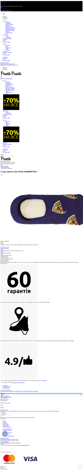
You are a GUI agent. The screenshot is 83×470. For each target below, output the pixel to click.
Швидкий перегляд (5, 395)
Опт (14, 63)
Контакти (5, 423)
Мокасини (8, 47)
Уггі (7, 33)
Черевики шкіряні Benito (6, 397)
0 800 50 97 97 (4, 8)
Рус (4, 14)
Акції (4, 420)
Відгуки (4, 7)
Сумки (7, 36)
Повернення (3, 250)
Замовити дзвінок (4, 441)
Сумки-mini (8, 37)
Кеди (7, 46)
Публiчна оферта (7, 426)
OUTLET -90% (6, 42)
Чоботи (7, 31)
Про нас (2, 63)
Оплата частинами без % (6, 255)
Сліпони (7, 50)
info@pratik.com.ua (5, 438)
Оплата (2, 253)
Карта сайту (5, 425)
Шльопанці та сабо (10, 30)
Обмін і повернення (7, 1)
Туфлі (7, 48)
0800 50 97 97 (3, 65)
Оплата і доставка (7, 2)
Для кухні (5, 57)
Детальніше (47, 302)
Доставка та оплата (7, 38)
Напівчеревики (9, 32)
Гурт (4, 3)
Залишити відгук (4, 410)
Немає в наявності (21, 382)
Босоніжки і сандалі (10, 29)
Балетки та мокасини (10, 27)
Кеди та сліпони (9, 26)
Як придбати (6, 424)
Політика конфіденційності (23, 445)
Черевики (8, 22)
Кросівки (8, 25)
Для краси (5, 58)
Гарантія (5, 39)
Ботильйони (8, 23)
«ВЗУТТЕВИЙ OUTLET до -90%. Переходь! (10, 442)
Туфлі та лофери (9, 24)
